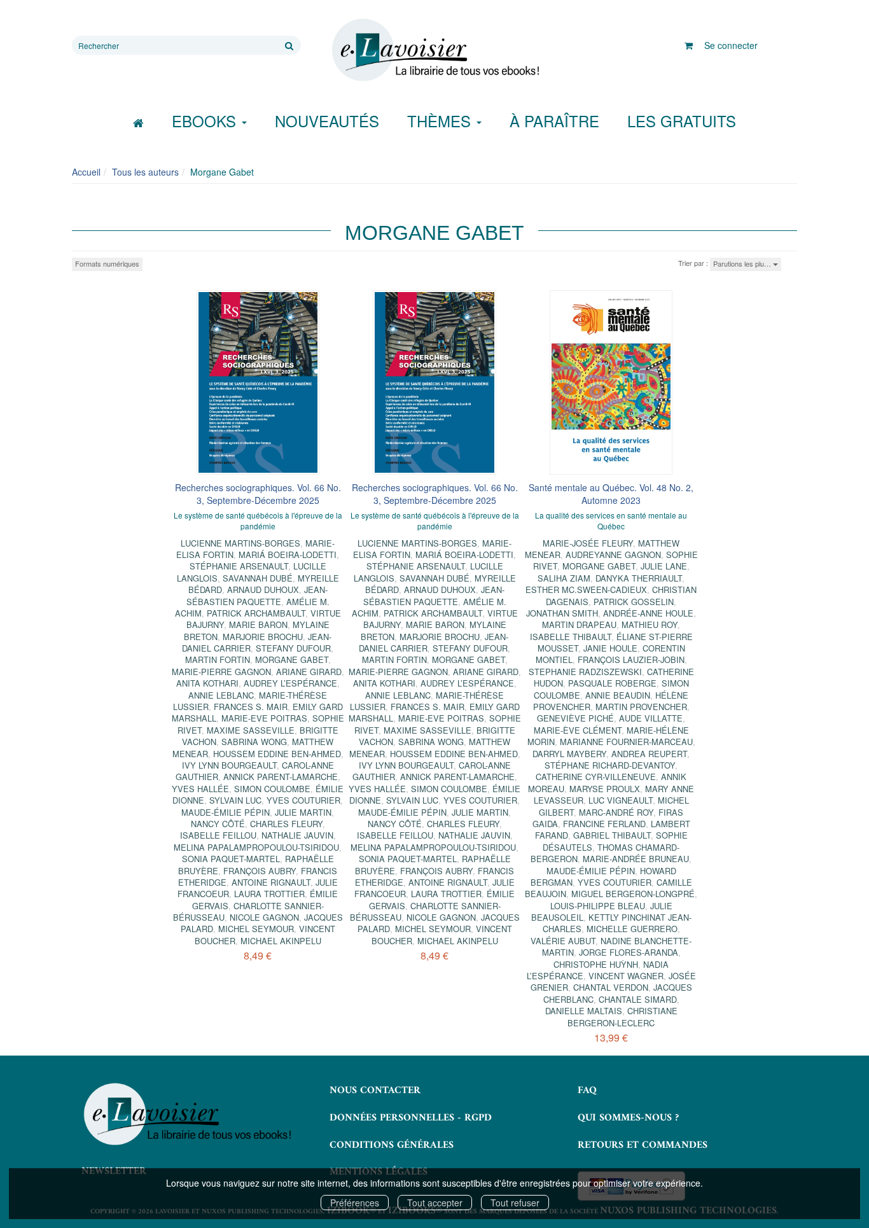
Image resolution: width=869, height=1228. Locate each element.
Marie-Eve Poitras (264, 718)
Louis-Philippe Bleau (597, 906)
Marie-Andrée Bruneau (636, 859)
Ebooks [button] (206, 120)
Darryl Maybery (569, 754)
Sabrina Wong (254, 742)
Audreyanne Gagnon (613, 554)
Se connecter (731, 45)
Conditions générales (392, 1145)
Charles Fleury (286, 824)
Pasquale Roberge (612, 683)
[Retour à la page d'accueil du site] (434, 50)
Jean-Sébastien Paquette (257, 595)
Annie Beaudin (617, 695)
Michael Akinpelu (280, 941)
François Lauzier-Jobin (631, 659)
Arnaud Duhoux (263, 589)
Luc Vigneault (620, 800)
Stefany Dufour (293, 648)
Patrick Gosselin (634, 602)
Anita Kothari (207, 683)
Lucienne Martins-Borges (240, 543)
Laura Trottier (269, 894)
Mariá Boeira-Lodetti (288, 554)
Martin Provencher (641, 707)
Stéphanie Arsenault (239, 566)
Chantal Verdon (610, 987)
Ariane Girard (309, 672)
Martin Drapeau (579, 624)
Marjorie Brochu (263, 637)
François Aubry (259, 871)
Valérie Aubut (563, 941)
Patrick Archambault (256, 613)
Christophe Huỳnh (595, 964)
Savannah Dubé (258, 578)
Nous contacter (375, 1090)
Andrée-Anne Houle (648, 613)
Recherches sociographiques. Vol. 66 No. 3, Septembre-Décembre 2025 (258, 493)
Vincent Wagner (626, 976)
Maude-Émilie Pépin (225, 812)
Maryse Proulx (604, 789)
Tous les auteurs (145, 171)
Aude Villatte (651, 718)
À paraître (554, 120)
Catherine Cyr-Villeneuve (596, 777)
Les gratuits (681, 120)
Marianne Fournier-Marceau (626, 742)
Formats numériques (107, 263)
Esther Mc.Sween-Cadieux (586, 589)
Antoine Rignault (271, 882)
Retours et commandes (642, 1145)
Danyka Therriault (638, 578)
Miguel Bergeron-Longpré (633, 894)
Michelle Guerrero (632, 929)
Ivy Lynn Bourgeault (229, 765)
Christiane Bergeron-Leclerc (622, 1016)
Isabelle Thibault (570, 637)
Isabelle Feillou (218, 835)
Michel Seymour (256, 929)
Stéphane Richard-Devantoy (610, 765)
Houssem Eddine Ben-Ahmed (277, 754)
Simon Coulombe (272, 789)
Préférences (354, 1202)
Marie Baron (258, 624)
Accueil (86, 171)
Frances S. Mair (251, 707)
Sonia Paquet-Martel (231, 859)
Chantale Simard (638, 999)
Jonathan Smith (562, 613)
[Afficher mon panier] (689, 45)
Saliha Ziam (564, 578)
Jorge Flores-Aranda (628, 952)
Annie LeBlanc (221, 695)
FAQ (587, 1090)
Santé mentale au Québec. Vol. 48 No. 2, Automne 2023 (611, 493)
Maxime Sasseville (251, 730)
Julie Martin (303, 812)
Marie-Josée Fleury (588, 543)
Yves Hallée (200, 789)
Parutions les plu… (743, 263)
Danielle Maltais (583, 1011)
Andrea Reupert (649, 754)
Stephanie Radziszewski (585, 672)
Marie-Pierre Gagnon (221, 672)
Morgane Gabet (291, 659)
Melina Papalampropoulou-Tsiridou (256, 847)
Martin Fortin (217, 659)
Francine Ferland (604, 824)
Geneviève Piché (575, 718)
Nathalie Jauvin (297, 835)
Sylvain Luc (235, 800)
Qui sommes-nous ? (628, 1118)
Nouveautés (327, 120)
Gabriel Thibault (612, 835)
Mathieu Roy (650, 624)
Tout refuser (514, 1202)
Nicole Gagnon (264, 917)
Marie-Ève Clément (578, 730)
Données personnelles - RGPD (411, 1118)
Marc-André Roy (616, 812)
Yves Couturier (303, 800)
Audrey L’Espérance (290, 683)
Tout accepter (434, 1202)
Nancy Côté (218, 824)
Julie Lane (664, 566)
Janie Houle (610, 648)
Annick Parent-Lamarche (280, 777)
